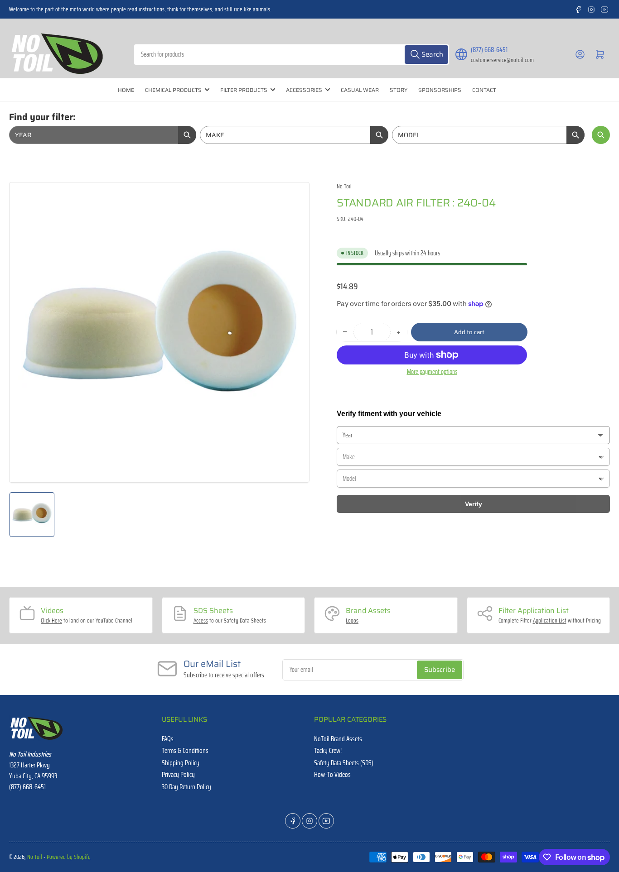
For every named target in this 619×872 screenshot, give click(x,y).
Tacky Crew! (328, 750)
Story (398, 90)
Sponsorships (439, 90)
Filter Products (243, 90)
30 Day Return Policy (186, 786)
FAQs (168, 738)
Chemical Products (173, 90)
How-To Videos (332, 774)
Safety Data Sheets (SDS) (343, 762)
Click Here (51, 620)
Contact (484, 90)
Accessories (304, 90)
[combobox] (291, 54)
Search (601, 135)
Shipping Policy (180, 762)
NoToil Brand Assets (338, 738)
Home (126, 90)
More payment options (432, 372)
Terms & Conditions (185, 750)
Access (200, 620)
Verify (473, 504)
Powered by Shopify (69, 857)
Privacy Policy (178, 774)
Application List (549, 620)
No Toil (344, 186)
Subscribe (439, 669)
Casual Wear (360, 90)
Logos (352, 620)
